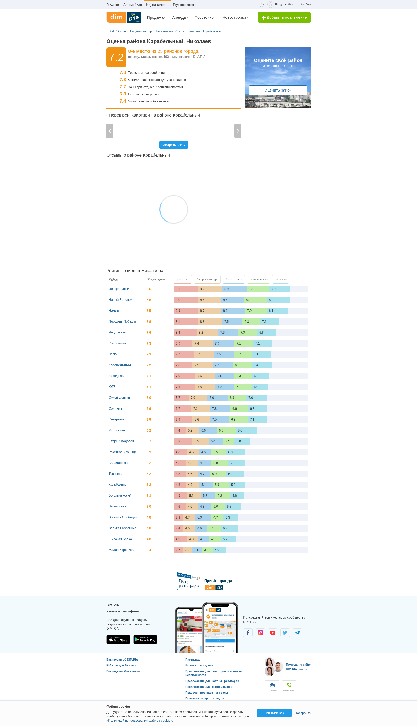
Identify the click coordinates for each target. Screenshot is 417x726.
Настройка (303, 713)
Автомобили (132, 5)
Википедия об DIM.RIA (122, 659)
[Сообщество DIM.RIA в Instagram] (261, 636)
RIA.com (112, 5)
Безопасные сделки (199, 665)
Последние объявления (123, 671)
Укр (308, 4)
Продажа (155, 17)
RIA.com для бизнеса (121, 665)
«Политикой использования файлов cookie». (139, 720)
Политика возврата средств (204, 698)
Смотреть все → (173, 145)
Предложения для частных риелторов (212, 681)
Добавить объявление (286, 17)
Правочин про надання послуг (206, 692)
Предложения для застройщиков (208, 686)
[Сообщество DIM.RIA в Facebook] (248, 636)
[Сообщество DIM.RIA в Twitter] (285, 636)
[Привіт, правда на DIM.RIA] (209, 589)
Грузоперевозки (184, 5)
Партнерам (193, 659)
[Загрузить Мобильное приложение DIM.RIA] (118, 642)
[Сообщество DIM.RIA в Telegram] (297, 636)
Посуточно (204, 17)
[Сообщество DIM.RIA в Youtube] (273, 636)
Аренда (179, 17)
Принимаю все (274, 712)
